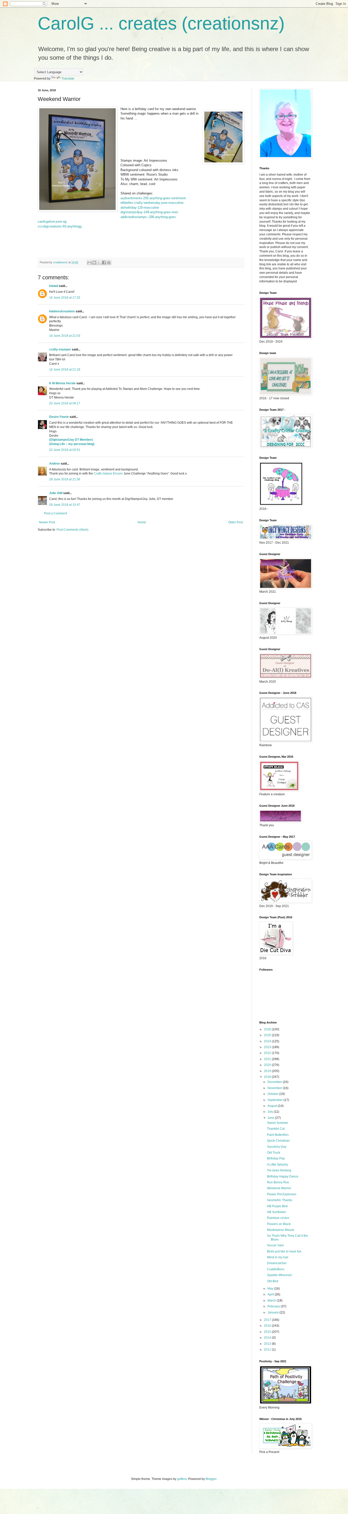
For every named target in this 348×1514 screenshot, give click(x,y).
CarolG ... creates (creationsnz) (161, 23)
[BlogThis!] (94, 262)
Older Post (235, 522)
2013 (268, 1343)
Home (142, 522)
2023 (268, 1047)
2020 (268, 1065)
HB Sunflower (276, 1212)
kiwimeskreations (62, 311)
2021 (268, 1059)
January (273, 1312)
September (275, 1100)
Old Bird (272, 1281)
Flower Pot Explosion (281, 1194)
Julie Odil (55, 493)
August (272, 1106)
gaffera (182, 1479)
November (275, 1088)
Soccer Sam (275, 1245)
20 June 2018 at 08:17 (64, 403)
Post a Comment (55, 513)
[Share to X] (99, 262)
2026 (268, 1029)
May (270, 1288)
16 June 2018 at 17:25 (64, 297)
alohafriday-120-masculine (140, 207)
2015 (268, 1332)
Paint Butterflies (278, 1135)
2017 (268, 1320)
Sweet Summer (277, 1123)
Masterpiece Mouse (280, 1230)
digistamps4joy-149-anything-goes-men (149, 212)
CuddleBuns (275, 1269)
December (275, 1082)
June (271, 1118)
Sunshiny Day (276, 1147)
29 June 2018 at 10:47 (64, 505)
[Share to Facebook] (103, 262)
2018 (268, 1077)
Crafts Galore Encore (109, 473)
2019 (268, 1071)
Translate (67, 78)
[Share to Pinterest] (108, 262)
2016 (268, 1325)
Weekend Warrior (279, 1188)
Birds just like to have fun (284, 1251)
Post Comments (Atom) (72, 529)
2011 (268, 1349)
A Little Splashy (277, 1164)
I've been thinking (279, 1170)
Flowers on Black (279, 1224)
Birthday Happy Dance (282, 1176)
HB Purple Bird (277, 1206)
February (274, 1306)
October (273, 1094)
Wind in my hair (277, 1257)
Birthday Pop (276, 1158)
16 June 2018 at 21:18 (64, 369)
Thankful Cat (276, 1128)
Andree (54, 463)
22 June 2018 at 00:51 (64, 450)
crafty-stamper (60, 349)
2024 (268, 1041)
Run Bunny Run (278, 1182)
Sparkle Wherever (279, 1275)
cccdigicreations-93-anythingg (60, 226)
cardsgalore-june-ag (52, 221)
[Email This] (89, 262)
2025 (268, 1035)
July (270, 1111)
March (272, 1300)
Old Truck (273, 1152)
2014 (268, 1337)
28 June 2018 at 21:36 (64, 479)
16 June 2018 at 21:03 (64, 336)
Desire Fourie (59, 417)
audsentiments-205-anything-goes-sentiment (153, 198)
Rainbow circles (278, 1218)
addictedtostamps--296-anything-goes (148, 217)
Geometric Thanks (279, 1200)
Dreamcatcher (277, 1263)
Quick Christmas (278, 1140)
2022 (268, 1053)
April (271, 1294)
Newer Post (47, 522)
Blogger (211, 1479)
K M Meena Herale (62, 383)
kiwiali (53, 286)
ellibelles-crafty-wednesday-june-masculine (152, 203)
